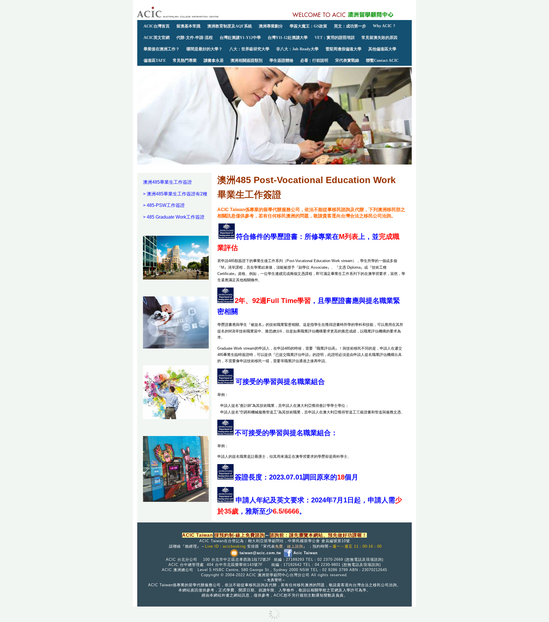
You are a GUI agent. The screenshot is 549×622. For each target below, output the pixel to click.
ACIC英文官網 (157, 37)
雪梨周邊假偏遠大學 (343, 49)
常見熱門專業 (185, 60)
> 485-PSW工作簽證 (164, 205)
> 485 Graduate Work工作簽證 (173, 217)
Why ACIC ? (384, 25)
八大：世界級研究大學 (249, 49)
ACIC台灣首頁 (157, 26)
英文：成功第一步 (350, 26)
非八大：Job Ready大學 (297, 49)
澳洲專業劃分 (271, 26)
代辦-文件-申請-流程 (194, 37)
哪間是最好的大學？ (204, 49)
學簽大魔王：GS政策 (308, 26)
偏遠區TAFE (155, 60)
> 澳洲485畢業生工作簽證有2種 (175, 193)
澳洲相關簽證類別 (246, 60)
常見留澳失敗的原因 (379, 37)
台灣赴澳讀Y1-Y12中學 (240, 37)
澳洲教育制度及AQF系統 (229, 26)
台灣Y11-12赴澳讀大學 (288, 37)
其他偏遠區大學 (382, 49)
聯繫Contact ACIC (382, 60)
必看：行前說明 (314, 60)
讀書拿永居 (214, 60)
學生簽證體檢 (281, 60)
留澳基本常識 (188, 26)
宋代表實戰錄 (347, 60)
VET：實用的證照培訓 (335, 37)
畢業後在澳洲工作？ (162, 49)
